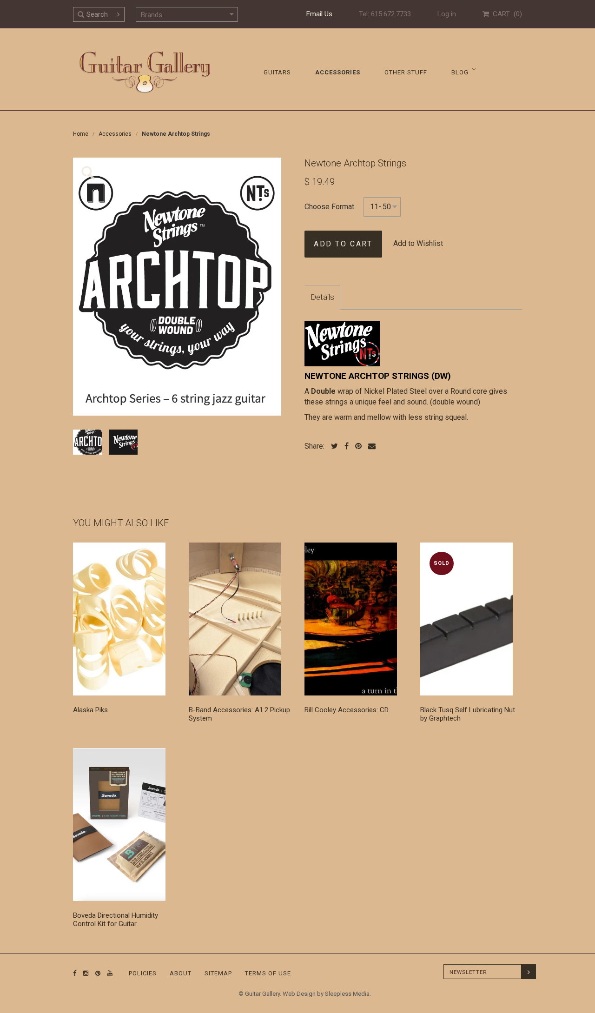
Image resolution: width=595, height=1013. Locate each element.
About (181, 973)
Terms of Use (268, 973)
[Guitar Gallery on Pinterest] (96, 973)
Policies (143, 973)
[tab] (322, 297)
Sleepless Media (347, 993)
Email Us (319, 14)
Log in (446, 14)
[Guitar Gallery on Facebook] (75, 973)
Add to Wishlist (418, 243)
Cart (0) (505, 14)
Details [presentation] (322, 297)
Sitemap (218, 973)
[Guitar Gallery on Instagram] (84, 973)
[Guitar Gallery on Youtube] (108, 973)
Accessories (115, 134)
